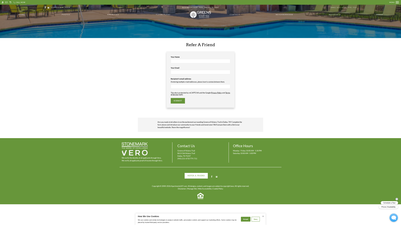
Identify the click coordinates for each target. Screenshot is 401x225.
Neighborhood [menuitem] (284, 14)
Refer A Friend (196, 176)
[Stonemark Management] (135, 145)
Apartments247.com (179, 186)
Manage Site (192, 189)
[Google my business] (216, 177)
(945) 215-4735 (344, 7)
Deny (256, 219)
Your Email (178, 68)
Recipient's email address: (181, 79)
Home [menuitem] (21, 14)
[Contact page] (6, 2)
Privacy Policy (216, 93)
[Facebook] (212, 177)
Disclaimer (182, 189)
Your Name (179, 57)
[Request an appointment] (10, 2)
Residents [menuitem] (335, 14)
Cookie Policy (218, 189)
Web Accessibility (205, 189)
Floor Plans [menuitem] (163, 14)
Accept (245, 219)
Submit (178, 101)
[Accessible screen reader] (2, 2)
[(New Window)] (45, 7)
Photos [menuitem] (66, 14)
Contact (235, 14)
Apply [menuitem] (379, 14)
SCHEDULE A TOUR (60, 7)
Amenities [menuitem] (113, 14)
